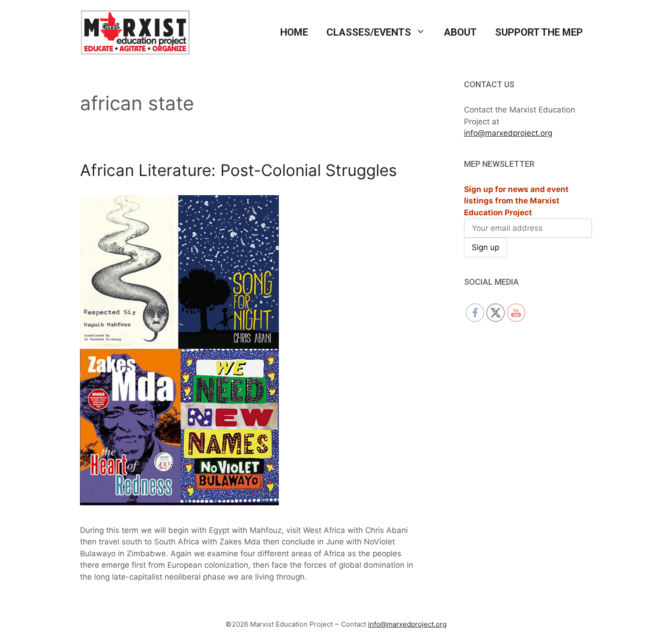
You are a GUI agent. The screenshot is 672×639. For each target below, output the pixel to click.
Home (294, 32)
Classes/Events (368, 32)
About (460, 32)
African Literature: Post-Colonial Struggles (238, 170)
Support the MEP (539, 32)
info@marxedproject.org (508, 133)
